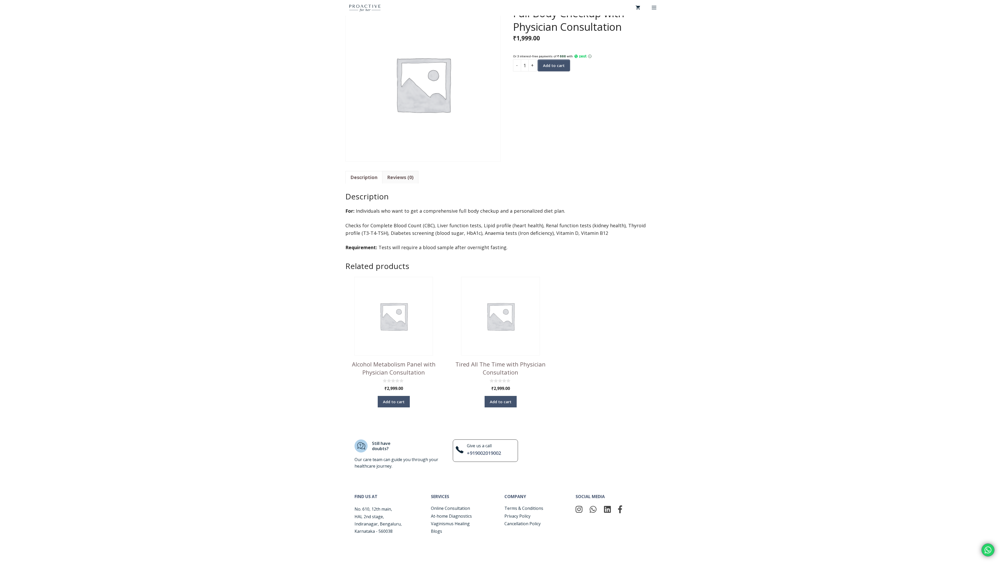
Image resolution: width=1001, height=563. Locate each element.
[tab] (363, 177)
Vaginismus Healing (450, 524)
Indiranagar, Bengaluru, (378, 524)
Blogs (436, 531)
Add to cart (554, 65)
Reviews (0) (400, 177)
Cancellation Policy (522, 524)
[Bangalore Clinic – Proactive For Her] (365, 7)
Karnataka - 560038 (374, 531)
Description (363, 177)
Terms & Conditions (523, 508)
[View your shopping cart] (638, 7)
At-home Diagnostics (451, 516)
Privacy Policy (517, 516)
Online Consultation (450, 508)
